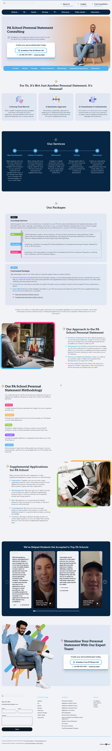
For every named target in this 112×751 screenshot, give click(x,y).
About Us (68, 5)
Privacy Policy (30, 741)
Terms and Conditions (30, 743)
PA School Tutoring (67, 726)
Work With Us (97, 703)
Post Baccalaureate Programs (70, 728)
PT (55, 12)
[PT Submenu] (57, 12)
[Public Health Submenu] (86, 12)
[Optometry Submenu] (100, 12)
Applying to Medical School (69, 705)
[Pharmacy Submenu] (70, 12)
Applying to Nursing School (69, 708)
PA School (65, 723)
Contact (95, 707)
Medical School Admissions (69, 721)
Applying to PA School (68, 710)
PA (24, 12)
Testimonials (95, 68)
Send (17, 729)
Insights (83, 5)
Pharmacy (65, 12)
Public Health (80, 12)
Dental (33, 12)
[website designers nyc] (105, 745)
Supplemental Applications (79, 68)
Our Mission (96, 701)
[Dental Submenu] (37, 12)
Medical (14, 12)
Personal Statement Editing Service (27, 294)
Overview (16, 68)
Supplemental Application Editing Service (29, 297)
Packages (34, 68)
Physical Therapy (42, 713)
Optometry (95, 12)
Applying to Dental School (69, 703)
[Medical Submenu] (19, 12)
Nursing (45, 12)
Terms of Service (40, 741)
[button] (105, 582)
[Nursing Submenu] (49, 12)
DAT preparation (66, 712)
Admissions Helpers (67, 701)
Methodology (61, 68)
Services (24, 68)
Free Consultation (101, 5)
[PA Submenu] (27, 12)
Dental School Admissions (69, 715)
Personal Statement (47, 68)
